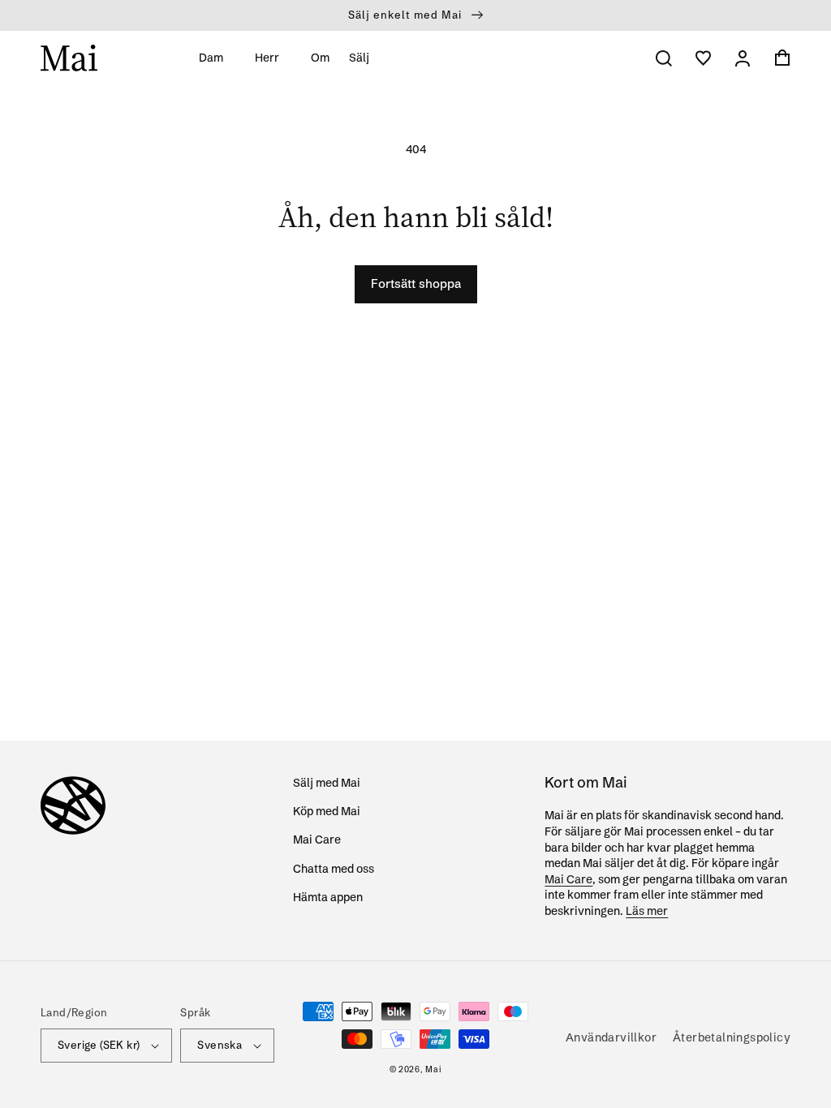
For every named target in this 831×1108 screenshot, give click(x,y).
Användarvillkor (611, 1037)
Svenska (219, 1044)
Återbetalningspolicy (731, 1037)
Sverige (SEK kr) (99, 1044)
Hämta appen (328, 897)
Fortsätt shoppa (416, 283)
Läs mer (647, 911)
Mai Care (317, 839)
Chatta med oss (333, 868)
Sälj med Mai (326, 782)
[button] (217, 58)
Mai (433, 1069)
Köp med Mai (326, 811)
